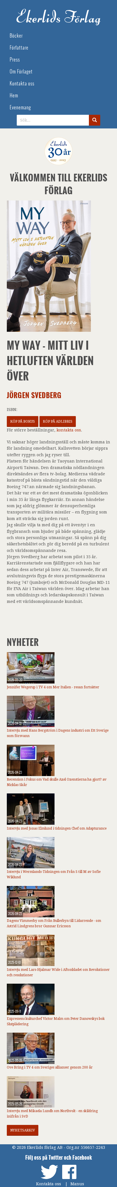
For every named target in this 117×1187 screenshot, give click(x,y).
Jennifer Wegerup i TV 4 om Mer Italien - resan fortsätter (53, 687)
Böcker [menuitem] (16, 35)
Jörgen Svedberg (34, 395)
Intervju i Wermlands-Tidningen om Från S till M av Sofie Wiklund (54, 874)
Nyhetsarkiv (22, 1130)
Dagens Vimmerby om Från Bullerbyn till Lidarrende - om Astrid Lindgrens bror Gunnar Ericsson (54, 923)
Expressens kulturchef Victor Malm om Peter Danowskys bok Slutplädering (56, 1021)
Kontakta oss (48, 1184)
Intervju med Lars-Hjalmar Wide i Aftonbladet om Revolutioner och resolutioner (58, 972)
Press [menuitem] (15, 59)
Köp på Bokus (22, 421)
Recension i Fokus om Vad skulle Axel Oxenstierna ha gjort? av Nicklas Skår (56, 782)
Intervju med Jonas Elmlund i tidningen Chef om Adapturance (56, 828)
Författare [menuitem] (19, 47)
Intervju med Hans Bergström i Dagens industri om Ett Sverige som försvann (57, 733)
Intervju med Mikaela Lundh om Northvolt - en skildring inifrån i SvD (52, 1113)
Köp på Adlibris (57, 421)
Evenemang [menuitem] (20, 107)
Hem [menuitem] (14, 95)
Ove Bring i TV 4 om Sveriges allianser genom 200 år (50, 1067)
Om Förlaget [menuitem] (21, 71)
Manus (77, 1184)
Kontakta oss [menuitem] (22, 83)
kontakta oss (69, 430)
